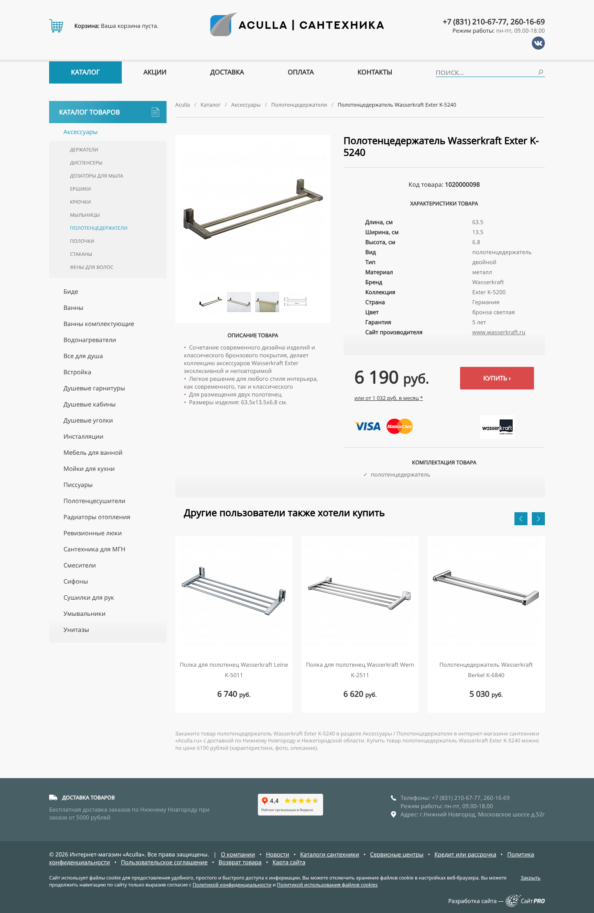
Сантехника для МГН (94, 549)
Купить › (497, 378)
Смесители (79, 565)
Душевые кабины (89, 404)
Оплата (301, 72)
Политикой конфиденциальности (232, 885)
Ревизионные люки (92, 533)
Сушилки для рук (88, 598)
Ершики (80, 189)
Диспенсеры (86, 163)
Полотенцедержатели (98, 228)
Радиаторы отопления (96, 517)
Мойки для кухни (89, 469)
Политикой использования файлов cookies (327, 885)
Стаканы (81, 254)
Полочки (82, 241)
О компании (238, 854)
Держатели (84, 150)
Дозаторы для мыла (96, 176)
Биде (70, 292)
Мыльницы (85, 215)
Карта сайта (289, 862)
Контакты (374, 72)
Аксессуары (80, 132)
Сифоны (75, 581)
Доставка (227, 72)
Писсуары (78, 485)
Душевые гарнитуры (94, 388)
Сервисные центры (397, 854)
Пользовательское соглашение (164, 862)
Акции (155, 72)
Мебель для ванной (93, 453)
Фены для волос (91, 267)
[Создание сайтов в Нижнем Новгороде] (525, 905)
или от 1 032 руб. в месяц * (388, 398)
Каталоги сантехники (329, 854)
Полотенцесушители (94, 501)
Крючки (80, 202)
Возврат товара (239, 862)
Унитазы (76, 630)
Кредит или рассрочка (465, 854)
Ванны (73, 308)
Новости (277, 854)
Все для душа (83, 356)
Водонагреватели (89, 340)
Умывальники (84, 614)
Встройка (77, 372)
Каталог (85, 72)
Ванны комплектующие (98, 324)
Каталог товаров (89, 112)
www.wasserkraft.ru (498, 332)
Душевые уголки (88, 420)
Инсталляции (83, 437)
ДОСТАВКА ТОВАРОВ (88, 797)
